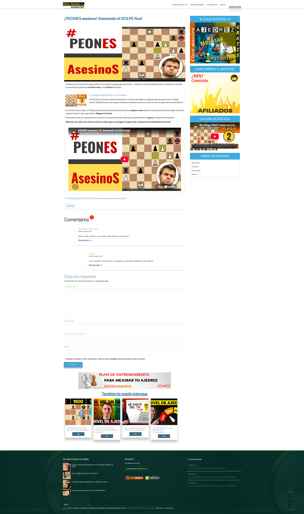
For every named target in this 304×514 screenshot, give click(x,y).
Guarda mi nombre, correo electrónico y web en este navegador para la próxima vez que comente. (105, 359)
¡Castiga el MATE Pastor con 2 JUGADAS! (108, 95)
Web (66, 347)
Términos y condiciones (165, 508)
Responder (84, 240)
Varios (194, 174)
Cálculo (195, 167)
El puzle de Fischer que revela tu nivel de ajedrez (78, 429)
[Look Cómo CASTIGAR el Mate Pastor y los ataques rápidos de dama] (67, 467)
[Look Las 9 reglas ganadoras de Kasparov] (67, 475)
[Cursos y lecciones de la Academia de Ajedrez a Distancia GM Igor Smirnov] (73, 5)
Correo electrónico (75, 334)
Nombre (69, 321)
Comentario (71, 286)
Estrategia (196, 170)
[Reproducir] (194, 146)
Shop (66, 505)
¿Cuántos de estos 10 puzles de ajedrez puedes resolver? (106, 430)
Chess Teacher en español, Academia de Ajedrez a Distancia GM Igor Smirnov (97, 508)
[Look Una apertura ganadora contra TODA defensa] (67, 492)
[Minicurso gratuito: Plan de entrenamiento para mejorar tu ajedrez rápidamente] (124, 380)
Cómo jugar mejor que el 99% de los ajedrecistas (134, 429)
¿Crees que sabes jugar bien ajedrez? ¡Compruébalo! (163, 430)
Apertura (196, 163)
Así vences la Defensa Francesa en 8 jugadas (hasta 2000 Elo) (212, 477)
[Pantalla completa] (236, 146)
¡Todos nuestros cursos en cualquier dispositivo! (207, 468)
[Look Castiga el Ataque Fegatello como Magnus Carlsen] (67, 484)
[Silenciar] (232, 146)
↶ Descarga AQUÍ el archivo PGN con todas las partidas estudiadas (95, 198)
